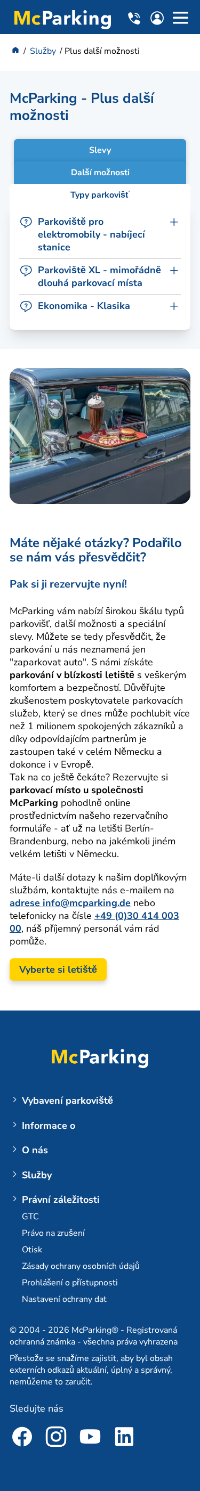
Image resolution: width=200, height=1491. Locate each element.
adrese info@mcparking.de (70, 903)
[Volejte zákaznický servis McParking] (135, 19)
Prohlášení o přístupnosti (70, 1283)
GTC (30, 1217)
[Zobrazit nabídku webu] (180, 19)
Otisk (32, 1250)
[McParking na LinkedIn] (124, 1438)
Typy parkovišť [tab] (100, 195)
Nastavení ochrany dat (64, 1299)
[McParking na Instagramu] (56, 1438)
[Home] (15, 51)
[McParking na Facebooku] (22, 1438)
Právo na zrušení (53, 1233)
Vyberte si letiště (58, 969)
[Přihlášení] (159, 20)
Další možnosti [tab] (100, 172)
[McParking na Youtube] (90, 1438)
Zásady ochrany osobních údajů (81, 1266)
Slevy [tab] (100, 150)
